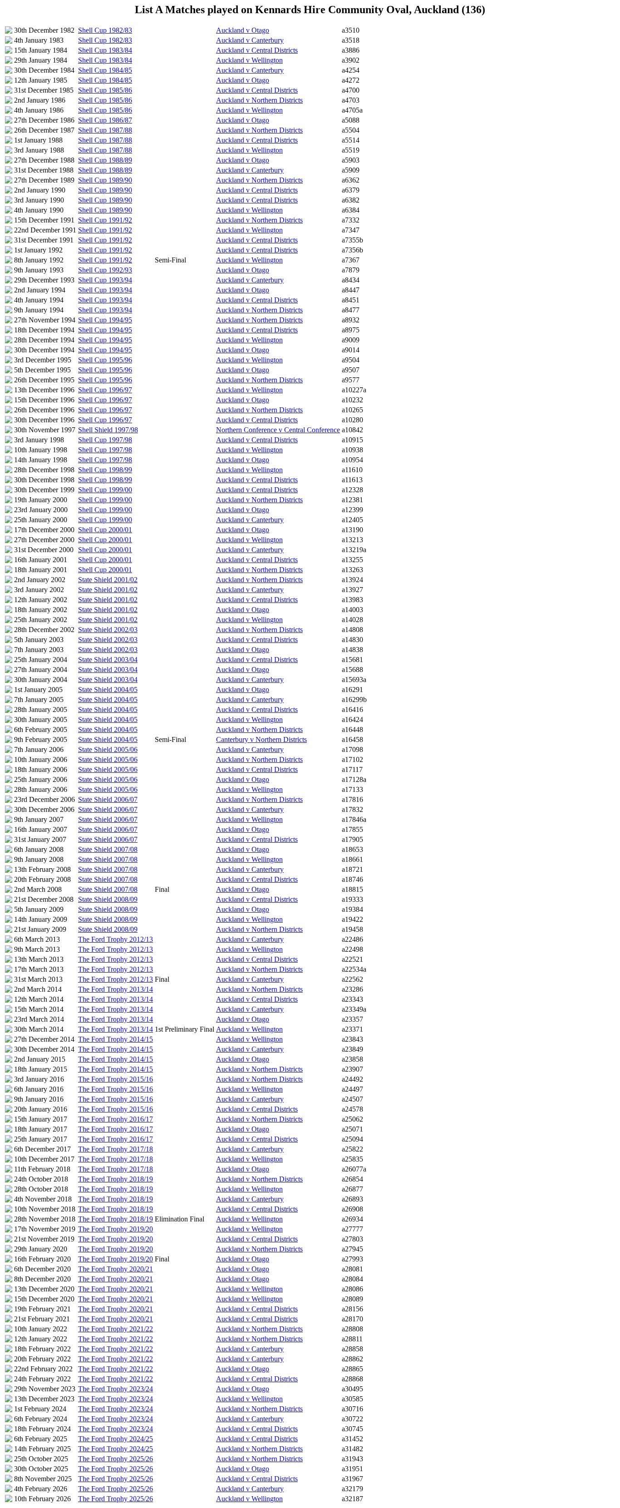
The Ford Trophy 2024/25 (115, 1439)
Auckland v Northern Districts (259, 100)
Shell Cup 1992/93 (105, 270)
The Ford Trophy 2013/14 (115, 989)
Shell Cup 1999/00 (105, 490)
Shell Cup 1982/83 (105, 30)
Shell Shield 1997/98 (108, 430)
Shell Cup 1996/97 (105, 390)
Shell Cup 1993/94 (105, 280)
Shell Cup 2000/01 (105, 530)
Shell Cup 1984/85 (105, 70)
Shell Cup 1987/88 (105, 130)
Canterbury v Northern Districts (261, 739)
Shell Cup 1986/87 (105, 120)
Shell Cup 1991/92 (105, 220)
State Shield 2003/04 (108, 659)
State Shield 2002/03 (108, 629)
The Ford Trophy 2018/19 (115, 1179)
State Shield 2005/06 (108, 749)
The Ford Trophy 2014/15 (115, 1039)
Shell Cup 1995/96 (105, 360)
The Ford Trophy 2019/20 (115, 1229)
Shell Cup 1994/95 (105, 320)
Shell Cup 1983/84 (105, 50)
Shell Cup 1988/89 (105, 160)
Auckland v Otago (242, 30)
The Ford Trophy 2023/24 (115, 1389)
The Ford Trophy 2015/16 (115, 1079)
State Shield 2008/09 (108, 899)
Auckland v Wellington (249, 60)
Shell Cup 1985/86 (105, 90)
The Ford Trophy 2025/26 (115, 1459)
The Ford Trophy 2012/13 (115, 939)
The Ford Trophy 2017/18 (115, 1149)
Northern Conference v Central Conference (278, 430)
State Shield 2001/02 (108, 579)
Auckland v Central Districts (257, 50)
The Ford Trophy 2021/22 (115, 1329)
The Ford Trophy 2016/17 (115, 1119)
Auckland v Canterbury (250, 40)
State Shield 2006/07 (108, 799)
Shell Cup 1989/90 (105, 180)
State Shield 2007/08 (108, 849)
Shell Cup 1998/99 (105, 470)
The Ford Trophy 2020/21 (115, 1269)
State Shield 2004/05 (108, 689)
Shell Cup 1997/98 (105, 440)
